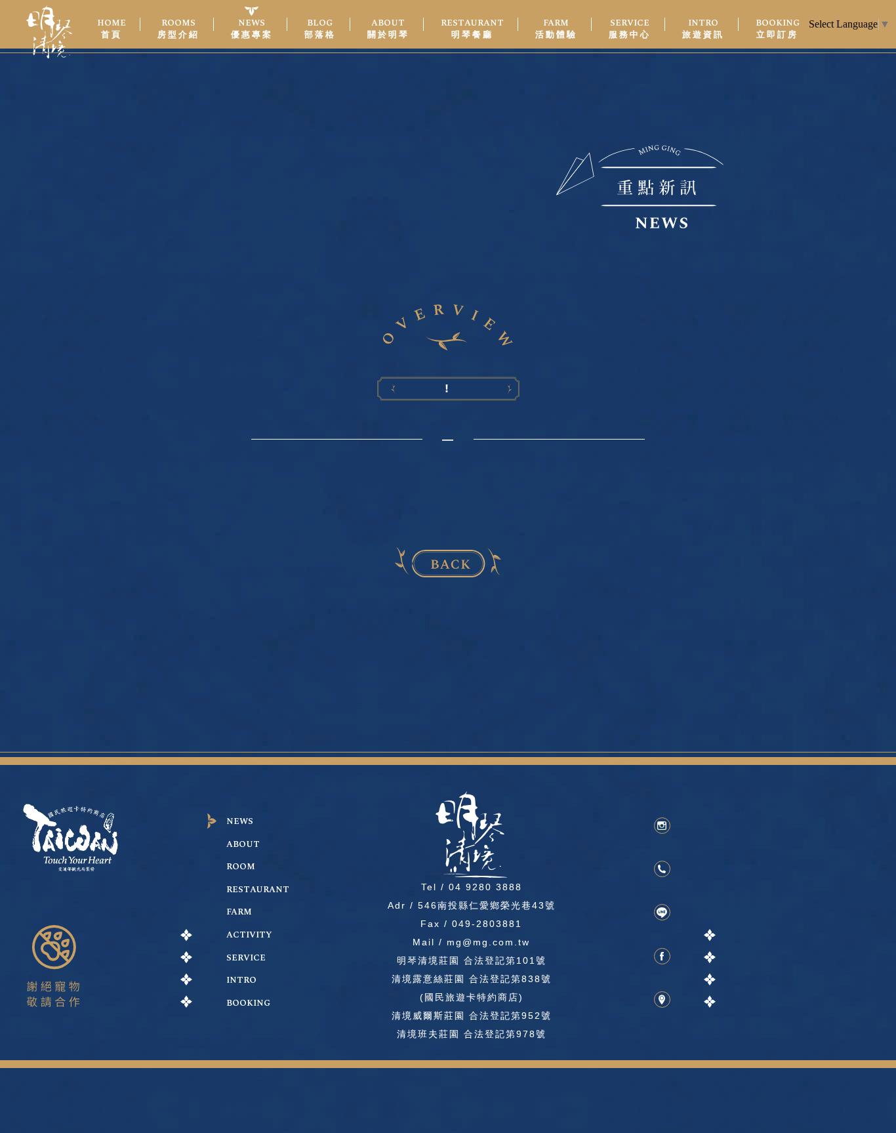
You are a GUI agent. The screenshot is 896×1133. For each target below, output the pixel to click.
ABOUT (243, 844)
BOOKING (248, 1003)
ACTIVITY (249, 935)
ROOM (240, 867)
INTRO (241, 980)
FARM (239, 912)
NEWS (239, 821)
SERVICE (246, 958)
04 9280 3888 (485, 887)
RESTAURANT (257, 890)
